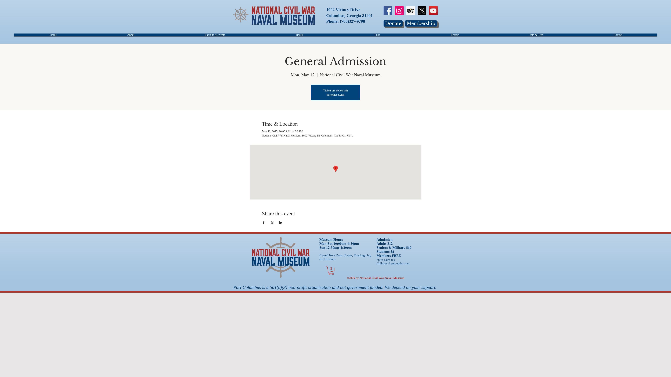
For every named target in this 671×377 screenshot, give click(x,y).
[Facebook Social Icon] (388, 10)
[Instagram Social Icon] (399, 10)
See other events (335, 94)
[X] (422, 10)
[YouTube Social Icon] (433, 10)
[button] (331, 271)
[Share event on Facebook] (263, 222)
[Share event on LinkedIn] (280, 222)
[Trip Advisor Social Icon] (410, 10)
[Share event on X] (272, 222)
